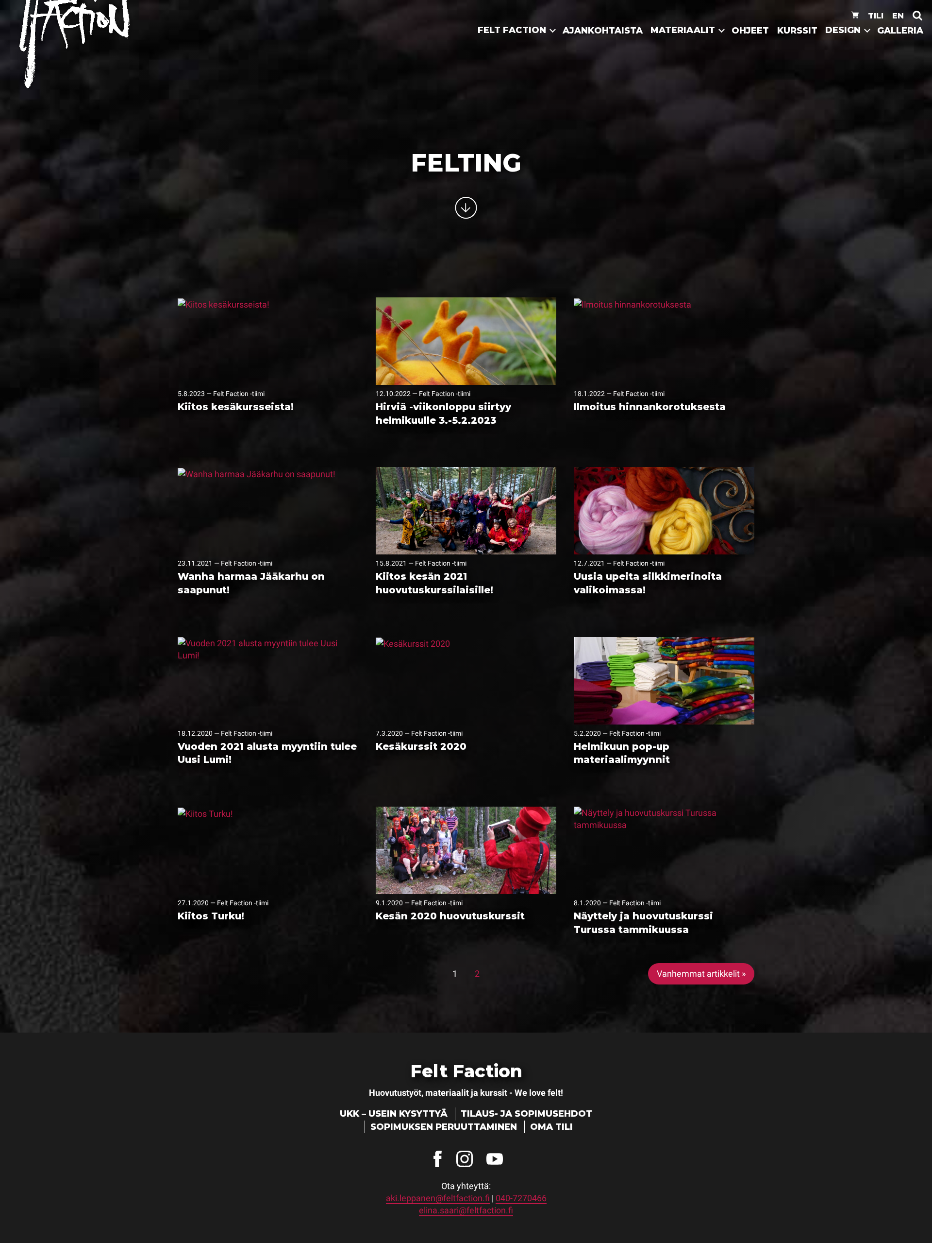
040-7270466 (521, 1198)
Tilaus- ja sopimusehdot (526, 1113)
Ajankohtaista (603, 30)
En (898, 15)
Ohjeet (750, 30)
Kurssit (797, 30)
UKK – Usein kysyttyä (394, 1113)
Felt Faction (512, 30)
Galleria (900, 30)
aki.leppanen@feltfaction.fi (438, 1198)
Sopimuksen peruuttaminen (443, 1127)
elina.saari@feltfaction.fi (466, 1210)
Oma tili (551, 1127)
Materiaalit (682, 30)
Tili (875, 15)
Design (843, 30)
